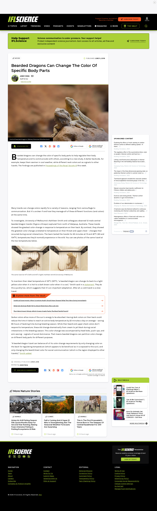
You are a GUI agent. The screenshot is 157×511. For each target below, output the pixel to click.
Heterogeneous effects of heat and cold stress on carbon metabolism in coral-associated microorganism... (129, 218)
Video (47, 26)
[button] (146, 26)
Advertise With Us (50, 478)
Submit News (48, 476)
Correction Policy (85, 473)
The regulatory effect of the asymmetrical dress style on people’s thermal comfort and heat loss (130, 153)
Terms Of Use (120, 471)
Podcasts (58, 26)
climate (50, 416)
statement (89, 284)
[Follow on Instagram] (19, 456)
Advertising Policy (122, 478)
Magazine (102, 26)
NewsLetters (84, 26)
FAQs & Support (49, 481)
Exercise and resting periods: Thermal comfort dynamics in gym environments (128, 196)
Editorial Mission (85, 471)
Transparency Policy (86, 478)
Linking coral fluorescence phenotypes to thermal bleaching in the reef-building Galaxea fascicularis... (130, 160)
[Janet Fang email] (32, 76)
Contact (46, 471)
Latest (23, 26)
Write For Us (48, 473)
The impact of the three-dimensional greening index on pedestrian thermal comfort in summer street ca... (130, 172)
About (10, 476)
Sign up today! (130, 459)
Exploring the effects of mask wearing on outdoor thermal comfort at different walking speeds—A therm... (129, 144)
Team (10, 473)
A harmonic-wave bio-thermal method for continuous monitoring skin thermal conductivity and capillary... (130, 210)
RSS (40, 495)
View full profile (26, 82)
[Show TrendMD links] (146, 231)
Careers (11, 478)
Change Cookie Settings (124, 484)
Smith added (26, 353)
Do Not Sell (119, 486)
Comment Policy (85, 476)
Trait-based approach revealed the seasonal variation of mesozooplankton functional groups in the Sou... (130, 179)
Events (70, 26)
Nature (17, 58)
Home (10, 471)
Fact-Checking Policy (87, 481)
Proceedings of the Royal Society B (61, 165)
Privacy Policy (120, 476)
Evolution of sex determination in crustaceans (128, 203)
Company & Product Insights (19, 484)
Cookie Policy (120, 473)
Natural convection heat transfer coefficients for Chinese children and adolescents (128, 189)
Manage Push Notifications (125, 489)
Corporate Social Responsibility (127, 481)
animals (18, 416)
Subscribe (12, 481)
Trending (36, 26)
